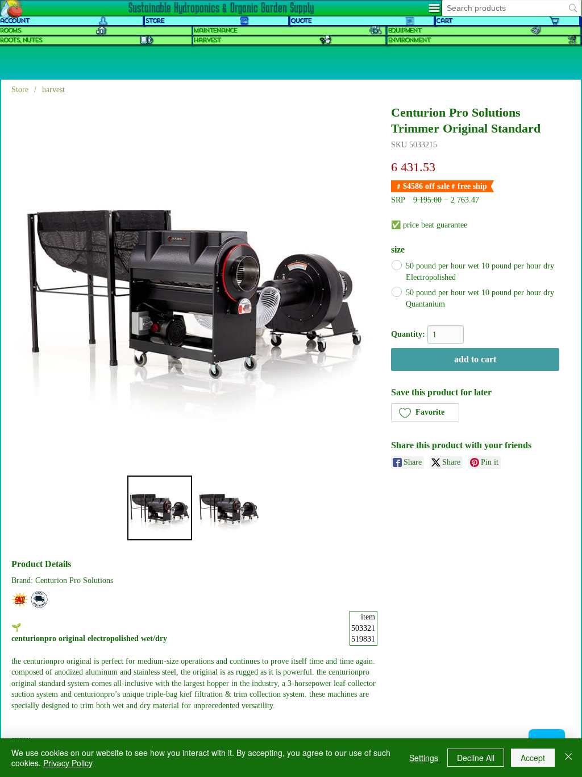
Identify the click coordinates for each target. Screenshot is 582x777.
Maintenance (214, 30)
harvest (207, 40)
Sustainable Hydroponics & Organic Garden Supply (221, 7)
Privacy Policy (68, 762)
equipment (404, 30)
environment (409, 40)
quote (300, 20)
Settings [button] (423, 757)
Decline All (475, 757)
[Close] (568, 757)
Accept (533, 757)
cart (444, 20)
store (154, 20)
